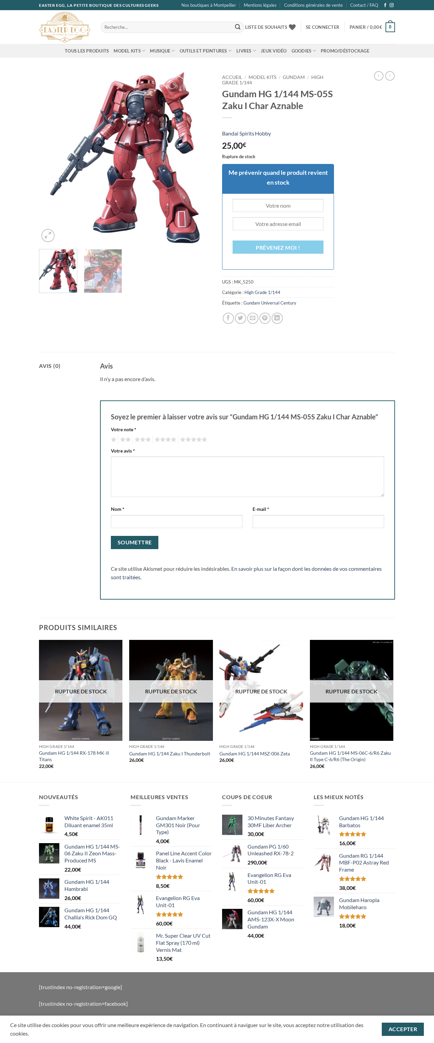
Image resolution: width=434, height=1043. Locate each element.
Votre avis (123, 451)
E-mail (261, 509)
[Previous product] (390, 76)
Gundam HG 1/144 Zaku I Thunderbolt (169, 753)
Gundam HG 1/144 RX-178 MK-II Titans (74, 756)
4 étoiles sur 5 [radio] (164, 439)
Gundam (294, 77)
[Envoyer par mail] (252, 318)
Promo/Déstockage (345, 51)
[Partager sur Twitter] (240, 318)
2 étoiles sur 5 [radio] (124, 439)
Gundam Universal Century (269, 303)
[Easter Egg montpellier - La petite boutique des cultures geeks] (65, 27)
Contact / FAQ (364, 5)
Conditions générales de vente (313, 5)
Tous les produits (87, 51)
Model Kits (127, 51)
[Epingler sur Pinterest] (265, 318)
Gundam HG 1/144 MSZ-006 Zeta (254, 753)
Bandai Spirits (238, 133)
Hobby (263, 133)
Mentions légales (260, 5)
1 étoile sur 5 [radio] (112, 439)
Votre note (123, 429)
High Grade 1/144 (262, 292)
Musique (160, 51)
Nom (117, 509)
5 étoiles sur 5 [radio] (192, 439)
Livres (244, 51)
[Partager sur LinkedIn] (277, 318)
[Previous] (51, 157)
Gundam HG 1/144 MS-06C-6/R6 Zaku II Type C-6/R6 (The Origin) (350, 756)
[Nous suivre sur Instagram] (392, 5)
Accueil (232, 77)
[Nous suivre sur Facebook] (385, 5)
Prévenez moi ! (278, 248)
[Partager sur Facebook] (228, 318)
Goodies (302, 51)
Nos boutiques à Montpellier (208, 5)
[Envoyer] (237, 27)
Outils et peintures (203, 51)
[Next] (200, 157)
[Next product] (378, 76)
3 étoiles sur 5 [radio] (142, 439)
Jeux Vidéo (274, 51)
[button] (322, 27)
